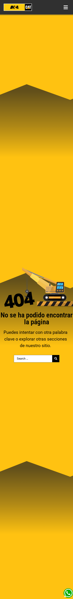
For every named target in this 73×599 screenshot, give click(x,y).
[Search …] (33, 358)
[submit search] (55, 358)
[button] (66, 7)
